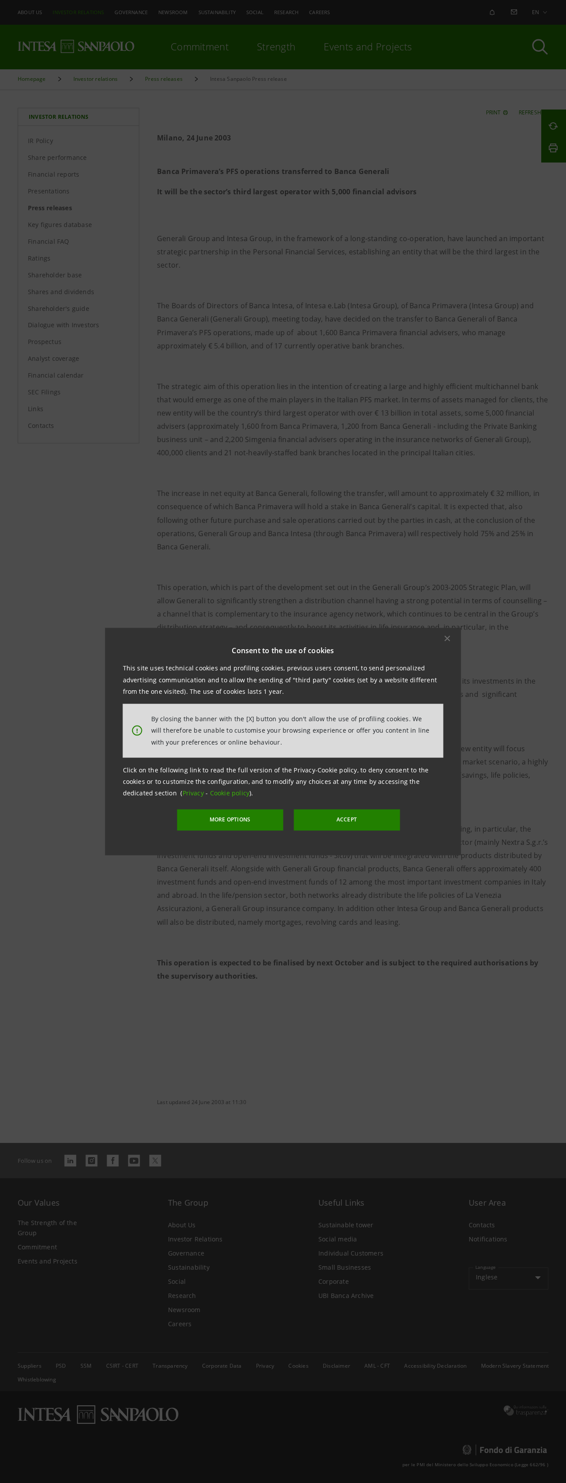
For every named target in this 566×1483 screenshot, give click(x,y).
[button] (447, 638)
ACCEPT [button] (347, 819)
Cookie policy (230, 793)
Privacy (194, 793)
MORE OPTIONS (230, 819)
